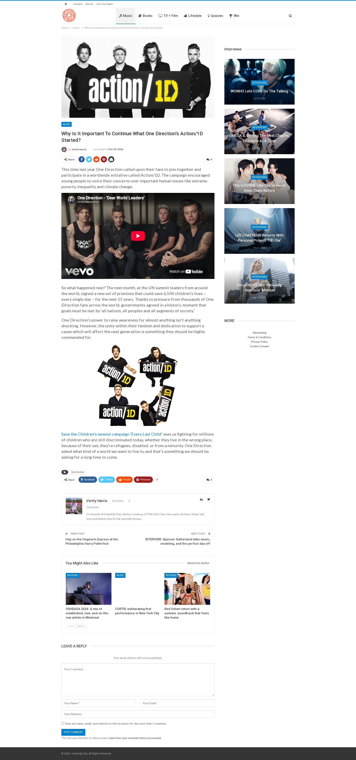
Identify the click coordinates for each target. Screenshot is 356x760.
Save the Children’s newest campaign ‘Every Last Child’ (111, 433)
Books (147, 16)
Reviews (72, 575)
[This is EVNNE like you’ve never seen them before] (259, 181)
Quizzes (217, 16)
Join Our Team (104, 4)
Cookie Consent (259, 346)
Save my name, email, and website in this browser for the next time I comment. (116, 723)
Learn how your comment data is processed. (135, 738)
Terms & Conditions (259, 337)
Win (236, 16)
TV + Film (171, 16)
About (89, 4)
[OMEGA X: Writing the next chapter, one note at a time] (259, 131)
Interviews (259, 82)
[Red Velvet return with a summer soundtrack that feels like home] (187, 589)
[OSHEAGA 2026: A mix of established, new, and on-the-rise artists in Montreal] (88, 589)
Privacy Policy (259, 341)
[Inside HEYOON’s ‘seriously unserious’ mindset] (259, 281)
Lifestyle (194, 16)
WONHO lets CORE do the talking (259, 91)
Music (127, 16)
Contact (77, 4)
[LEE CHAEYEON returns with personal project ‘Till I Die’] (259, 231)
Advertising (259, 332)
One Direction (77, 472)
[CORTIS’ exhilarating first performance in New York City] (138, 589)
